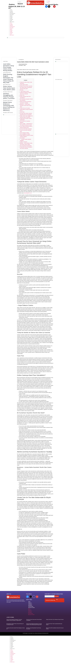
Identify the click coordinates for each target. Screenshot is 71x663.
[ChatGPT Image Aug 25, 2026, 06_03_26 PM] (35, 37)
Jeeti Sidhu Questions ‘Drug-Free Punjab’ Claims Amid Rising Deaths (8, 67)
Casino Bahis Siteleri (24, 84)
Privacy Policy (30, 606)
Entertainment (12, 13)
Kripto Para (22, 95)
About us (29, 602)
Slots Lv (21, 110)
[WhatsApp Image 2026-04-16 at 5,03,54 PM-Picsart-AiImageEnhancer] (9, 114)
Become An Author (31, 607)
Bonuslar (21, 89)
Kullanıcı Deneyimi (23, 141)
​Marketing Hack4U (45, 633)
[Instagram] (51, 6)
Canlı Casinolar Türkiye (24, 132)
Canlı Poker (22, 112)
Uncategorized (21, 59)
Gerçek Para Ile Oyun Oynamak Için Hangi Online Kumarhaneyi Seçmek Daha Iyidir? (26, 87)
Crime (11, 20)
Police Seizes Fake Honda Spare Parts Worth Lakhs (9, 88)
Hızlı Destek (22, 137)
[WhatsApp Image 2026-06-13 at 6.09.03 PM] (61, 61)
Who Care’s (12, 21)
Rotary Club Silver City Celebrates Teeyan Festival (55, 619)
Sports (11, 15)
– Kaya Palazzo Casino (24, 91)
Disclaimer (30, 605)
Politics (11, 30)
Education (12, 14)
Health (11, 18)
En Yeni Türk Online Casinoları (26, 128)
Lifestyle (11, 19)
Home (11, 9)
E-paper (11, 24)
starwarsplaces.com (28, 193)
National (11, 12)
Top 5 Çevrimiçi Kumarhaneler (26, 145)
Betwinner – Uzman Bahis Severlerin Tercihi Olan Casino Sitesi (26, 105)
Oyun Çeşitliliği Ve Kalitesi (25, 134)
